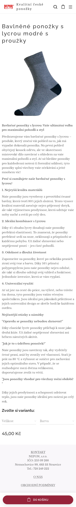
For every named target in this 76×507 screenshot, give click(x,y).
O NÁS (38, 477)
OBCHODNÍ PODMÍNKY (38, 485)
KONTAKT (38, 452)
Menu (70, 6)
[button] (55, 6)
